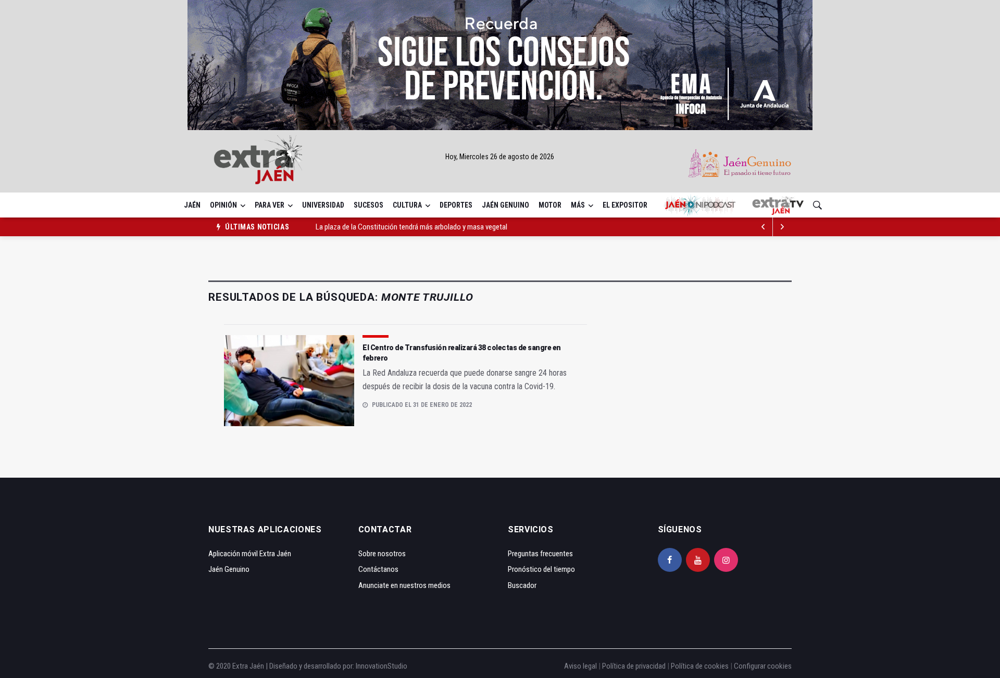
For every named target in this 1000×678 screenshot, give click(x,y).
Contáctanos (378, 569)
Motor (550, 205)
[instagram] (726, 560)
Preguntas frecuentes (540, 553)
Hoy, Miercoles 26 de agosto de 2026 (499, 156)
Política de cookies (700, 666)
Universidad (323, 205)
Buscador (522, 585)
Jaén (192, 205)
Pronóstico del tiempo (541, 569)
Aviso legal (580, 666)
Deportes (456, 205)
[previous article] (782, 227)
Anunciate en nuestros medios (404, 585)
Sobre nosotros (382, 553)
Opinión (223, 205)
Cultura (407, 205)
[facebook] (670, 560)
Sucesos (368, 205)
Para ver (269, 205)
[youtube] (698, 560)
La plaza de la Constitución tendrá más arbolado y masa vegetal (411, 227)
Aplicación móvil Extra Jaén (249, 553)
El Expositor (625, 205)
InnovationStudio (381, 666)
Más (578, 205)
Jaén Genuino (505, 205)
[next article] (763, 227)
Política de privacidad (634, 666)
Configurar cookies (763, 666)
